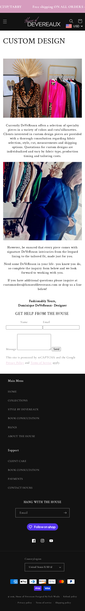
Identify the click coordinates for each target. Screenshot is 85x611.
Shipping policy (63, 602)
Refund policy (70, 596)
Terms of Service (41, 362)
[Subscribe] (65, 512)
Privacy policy (25, 602)
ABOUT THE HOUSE (21, 436)
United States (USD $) (40, 567)
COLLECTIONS (18, 400)
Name (23, 322)
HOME (12, 391)
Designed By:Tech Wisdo (47, 596)
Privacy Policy (15, 362)
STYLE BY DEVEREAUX (23, 409)
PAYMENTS (15, 479)
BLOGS (12, 427)
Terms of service (44, 602)
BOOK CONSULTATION (23, 418)
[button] (5, 21)
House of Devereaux (25, 596)
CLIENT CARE (17, 461)
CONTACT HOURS (20, 487)
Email (46, 322)
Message (11, 349)
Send (56, 349)
